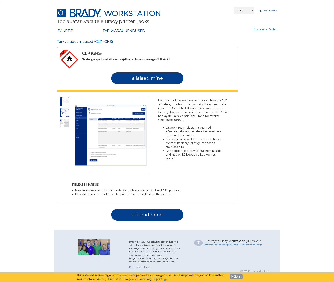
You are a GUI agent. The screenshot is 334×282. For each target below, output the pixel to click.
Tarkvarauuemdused (75, 41)
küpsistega (160, 279)
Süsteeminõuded (265, 29)
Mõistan (236, 276)
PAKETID (66, 31)
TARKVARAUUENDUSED (123, 31)
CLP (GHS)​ (104, 41)
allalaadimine (147, 78)
